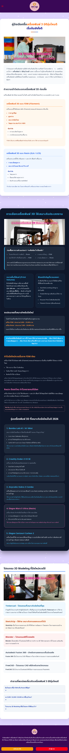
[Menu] (2, 6)
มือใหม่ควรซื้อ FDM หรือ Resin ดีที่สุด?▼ (17, 689)
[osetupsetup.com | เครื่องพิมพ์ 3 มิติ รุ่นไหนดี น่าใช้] (34, 6)
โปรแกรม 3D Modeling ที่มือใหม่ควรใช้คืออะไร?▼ (20, 708)
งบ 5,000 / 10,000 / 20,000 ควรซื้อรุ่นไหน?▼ (18, 698)
